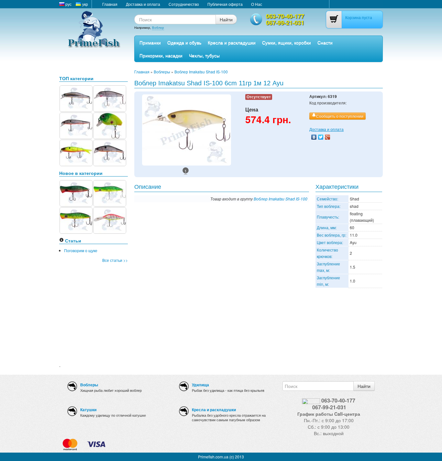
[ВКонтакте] (314, 137)
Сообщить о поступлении (339, 116)
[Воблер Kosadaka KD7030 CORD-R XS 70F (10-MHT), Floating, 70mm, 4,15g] (76, 152)
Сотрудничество (184, 4)
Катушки (88, 410)
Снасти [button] (325, 42)
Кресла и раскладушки (232, 42)
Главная (109, 4)
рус (68, 4)
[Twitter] (320, 137)
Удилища (200, 385)
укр (84, 4)
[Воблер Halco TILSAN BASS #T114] (110, 219)
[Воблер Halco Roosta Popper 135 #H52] (110, 192)
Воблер (158, 27)
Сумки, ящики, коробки (286, 42)
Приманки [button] (150, 42)
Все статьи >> (115, 260)
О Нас (256, 4)
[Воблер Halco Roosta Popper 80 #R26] (76, 192)
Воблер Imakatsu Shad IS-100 (201, 71)
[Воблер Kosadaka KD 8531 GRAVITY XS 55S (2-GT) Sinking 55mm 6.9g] (110, 152)
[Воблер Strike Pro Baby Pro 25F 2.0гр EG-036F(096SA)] (110, 125)
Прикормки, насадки (160, 55)
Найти (226, 19)
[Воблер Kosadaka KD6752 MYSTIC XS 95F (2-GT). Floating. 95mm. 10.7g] (76, 125)
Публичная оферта (225, 4)
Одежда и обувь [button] (184, 42)
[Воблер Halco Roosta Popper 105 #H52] (76, 219)
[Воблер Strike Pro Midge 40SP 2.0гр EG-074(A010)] (110, 98)
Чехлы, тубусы (204, 55)
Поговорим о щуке (80, 250)
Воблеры (162, 71)
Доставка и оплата (143, 4)
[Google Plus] (327, 137)
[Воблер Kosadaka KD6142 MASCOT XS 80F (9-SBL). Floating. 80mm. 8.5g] (76, 98)
